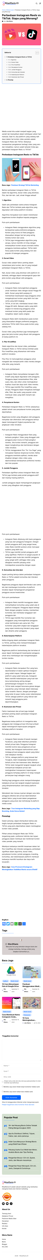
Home (3, 10)
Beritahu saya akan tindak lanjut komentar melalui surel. (22, 1087)
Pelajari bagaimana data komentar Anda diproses (18, 1104)
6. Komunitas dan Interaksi (17, 72)
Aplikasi (5, 981)
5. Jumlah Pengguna (15, 69)
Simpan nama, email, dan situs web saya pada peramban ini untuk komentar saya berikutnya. (22, 1081)
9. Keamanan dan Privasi (17, 77)
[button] (36, 3)
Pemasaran (27, 1015)
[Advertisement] (21, 107)
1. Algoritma (13, 60)
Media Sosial (10, 10)
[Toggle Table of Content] (36, 53)
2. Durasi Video (14, 62)
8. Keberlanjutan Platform (17, 74)
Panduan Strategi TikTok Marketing (25, 185)
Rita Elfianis (9, 21)
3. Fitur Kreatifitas (15, 64)
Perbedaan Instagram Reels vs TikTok (20, 57)
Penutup (10, 80)
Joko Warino (27, 1023)
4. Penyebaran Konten (16, 67)
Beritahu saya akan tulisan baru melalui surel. (18, 1091)
